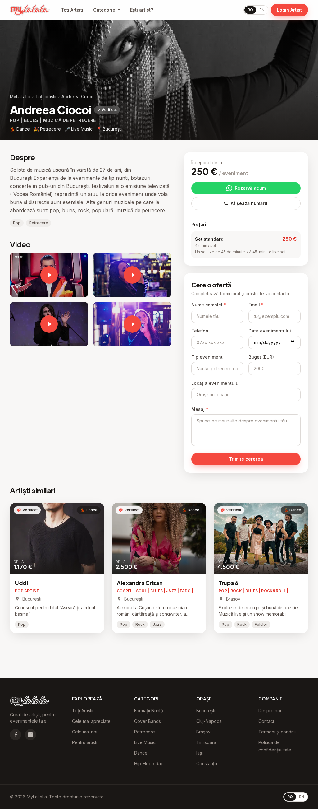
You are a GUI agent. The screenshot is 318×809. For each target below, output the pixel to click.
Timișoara (206, 742)
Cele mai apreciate (91, 721)
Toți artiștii (45, 96)
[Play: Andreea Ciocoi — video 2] (49, 324)
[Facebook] (15, 734)
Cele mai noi (84, 731)
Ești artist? (141, 9)
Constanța (206, 763)
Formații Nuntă (148, 710)
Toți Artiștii (72, 9)
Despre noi (269, 710)
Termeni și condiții (277, 731)
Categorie (104, 9)
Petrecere (144, 731)
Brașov (203, 731)
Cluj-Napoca (209, 721)
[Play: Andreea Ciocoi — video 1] (132, 275)
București (205, 710)
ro (250, 9)
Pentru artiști (84, 742)
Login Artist (289, 9)
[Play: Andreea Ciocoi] (49, 275)
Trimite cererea (246, 459)
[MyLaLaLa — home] (30, 10)
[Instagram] (30, 734)
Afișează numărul (250, 203)
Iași (199, 753)
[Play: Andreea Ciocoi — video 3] (132, 324)
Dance (141, 753)
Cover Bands (147, 721)
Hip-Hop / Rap (149, 763)
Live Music (145, 742)
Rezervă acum (250, 188)
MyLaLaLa (20, 96)
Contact (266, 721)
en (261, 9)
